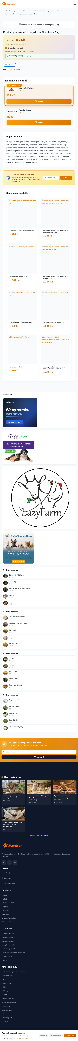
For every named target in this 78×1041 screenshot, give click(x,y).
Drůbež (35, 11)
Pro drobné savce (8, 903)
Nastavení (43, 1035)
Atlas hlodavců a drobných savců (13, 953)
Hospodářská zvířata (24, 11)
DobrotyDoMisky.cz (26, 88)
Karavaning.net (7, 1018)
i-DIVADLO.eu (6, 983)
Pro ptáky (5, 907)
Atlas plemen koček (8, 937)
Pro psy (4, 895)
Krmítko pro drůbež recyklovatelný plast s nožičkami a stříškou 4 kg (54, 368)
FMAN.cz (5, 991)
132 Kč (20, 39)
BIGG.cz (4, 987)
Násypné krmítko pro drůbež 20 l (20, 276)
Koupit (40, 101)
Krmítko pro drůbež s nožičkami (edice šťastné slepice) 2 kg (55, 231)
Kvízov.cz (5, 1014)
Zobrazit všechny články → (39, 835)
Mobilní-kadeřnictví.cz (9, 1002)
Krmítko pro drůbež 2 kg (17, 367)
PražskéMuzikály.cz (8, 976)
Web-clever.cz (7, 1010)
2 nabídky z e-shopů (15, 48)
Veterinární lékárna (8, 922)
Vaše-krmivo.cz (25, 110)
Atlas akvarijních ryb (8, 949)
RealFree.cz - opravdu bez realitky (14, 972)
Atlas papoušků (7, 956)
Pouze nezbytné (56, 1035)
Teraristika (5, 914)
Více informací (24, 1038)
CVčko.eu (5, 1021)
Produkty (12, 11)
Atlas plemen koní (8, 941)
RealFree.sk (6, 1006)
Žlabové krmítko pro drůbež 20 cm (21, 322)
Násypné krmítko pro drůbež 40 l (53, 322)
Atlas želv (5, 960)
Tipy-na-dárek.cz (8, 999)
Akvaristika (5, 910)
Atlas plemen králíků (8, 945)
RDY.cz (4, 979)
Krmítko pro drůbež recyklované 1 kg (22, 230)
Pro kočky (5, 899)
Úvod (5, 11)
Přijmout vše (70, 1035)
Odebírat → (66, 178)
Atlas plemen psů (8, 933)
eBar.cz (4, 995)
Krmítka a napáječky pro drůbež (51, 11)
